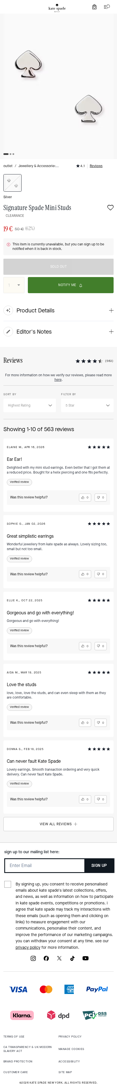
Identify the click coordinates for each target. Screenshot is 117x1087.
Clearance (15, 215)
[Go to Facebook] (46, 960)
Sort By (9, 394)
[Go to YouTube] (85, 960)
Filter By (68, 394)
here (58, 379)
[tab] (57, 8)
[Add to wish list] (110, 208)
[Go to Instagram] (33, 960)
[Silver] (12, 183)
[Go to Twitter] (59, 960)
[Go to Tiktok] (72, 960)
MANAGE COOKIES (71, 1049)
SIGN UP (99, 865)
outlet (7, 166)
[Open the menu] (105, 7)
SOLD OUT (58, 266)
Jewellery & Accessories (37, 166)
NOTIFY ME (67, 285)
